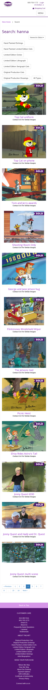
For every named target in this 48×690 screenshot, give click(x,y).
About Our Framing (24, 669)
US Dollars (38, 5)
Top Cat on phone (24, 160)
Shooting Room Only (24, 244)
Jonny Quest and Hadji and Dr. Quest (24, 534)
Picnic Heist (24, 413)
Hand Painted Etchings (13, 43)
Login (42, 2)
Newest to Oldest (36, 37)
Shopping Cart (39, 8)
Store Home (6, 22)
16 (18, 590)
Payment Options (24, 672)
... (8, 590)
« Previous (7, 586)
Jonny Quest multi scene (24, 574)
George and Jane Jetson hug (24, 289)
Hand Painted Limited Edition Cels (18, 49)
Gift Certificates (24, 674)
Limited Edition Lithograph (15, 61)
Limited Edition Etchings (24, 654)
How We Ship (24, 667)
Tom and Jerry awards (24, 203)
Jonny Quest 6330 (24, 494)
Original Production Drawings (16, 78)
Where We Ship (24, 665)
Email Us (24, 623)
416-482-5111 (24, 618)
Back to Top (24, 605)
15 (13, 590)
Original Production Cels (14, 72)
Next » (25, 590)
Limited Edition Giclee (13, 55)
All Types (37, 78)
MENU (40, 13)
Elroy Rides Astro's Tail (24, 453)
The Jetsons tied (24, 370)
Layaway (24, 629)
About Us (24, 625)
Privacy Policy (24, 679)
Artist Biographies (24, 656)
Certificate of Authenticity (24, 676)
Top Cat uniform (24, 117)
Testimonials (24, 632)
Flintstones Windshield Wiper (24, 329)
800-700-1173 (24, 620)
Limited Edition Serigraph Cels (16, 66)
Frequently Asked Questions (24, 627)
